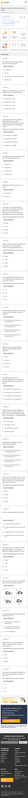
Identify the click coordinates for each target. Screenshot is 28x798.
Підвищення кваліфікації (4, 753)
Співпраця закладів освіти (6, 774)
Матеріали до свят (20, 775)
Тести (16, 754)
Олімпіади (17, 761)
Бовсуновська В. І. (6, 16)
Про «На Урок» (4, 771)
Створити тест (11, 720)
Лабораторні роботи (20, 756)
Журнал (17, 750)
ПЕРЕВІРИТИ (23, 742)
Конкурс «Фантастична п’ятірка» (21, 777)
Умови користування (15, 793)
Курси (2, 760)
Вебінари (3, 756)
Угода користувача (5, 793)
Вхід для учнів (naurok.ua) (18, 772)
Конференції (4, 758)
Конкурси (17, 760)
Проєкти (17, 758)
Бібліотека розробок (20, 752)
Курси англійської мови (21, 765)
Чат (16, 763)
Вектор (3, 762)
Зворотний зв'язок (5, 780)
